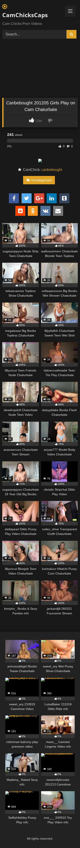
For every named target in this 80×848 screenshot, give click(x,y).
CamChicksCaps (25, 15)
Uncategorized (41, 180)
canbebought (51, 170)
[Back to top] (66, 835)
